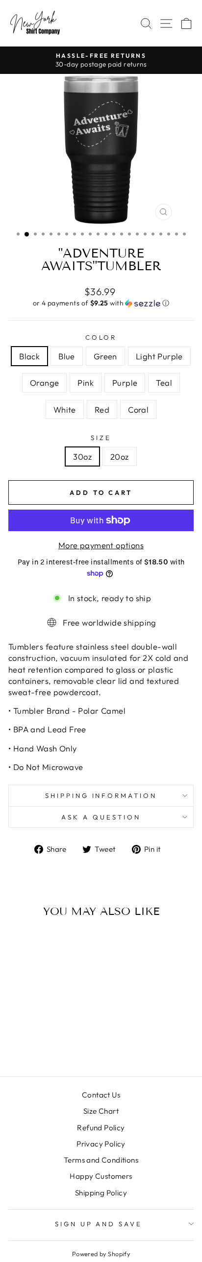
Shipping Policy (101, 1192)
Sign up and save (99, 1224)
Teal (164, 382)
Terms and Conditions (101, 1160)
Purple (124, 382)
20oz (119, 456)
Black (29, 356)
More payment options (101, 545)
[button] (101, 303)
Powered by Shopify (101, 1254)
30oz (82, 456)
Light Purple (159, 356)
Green (105, 356)
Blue (66, 356)
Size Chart (101, 1111)
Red (102, 409)
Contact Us (101, 1094)
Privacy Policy (101, 1143)
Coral (138, 409)
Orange (44, 382)
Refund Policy (101, 1127)
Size (101, 438)
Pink (85, 382)
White (64, 409)
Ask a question (101, 817)
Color (101, 337)
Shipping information (101, 795)
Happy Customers (101, 1176)
